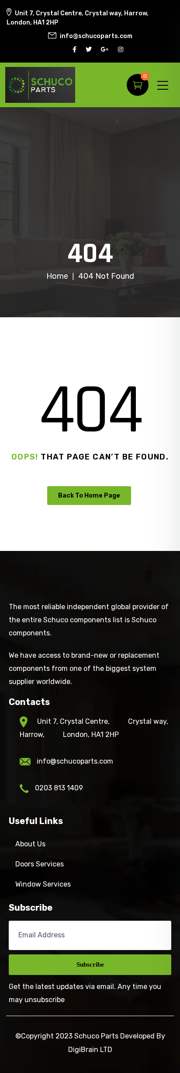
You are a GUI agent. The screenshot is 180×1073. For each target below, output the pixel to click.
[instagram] (121, 49)
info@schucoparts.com (75, 761)
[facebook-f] (76, 49)
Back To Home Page (89, 495)
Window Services (43, 884)
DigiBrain (83, 1049)
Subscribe (90, 964)
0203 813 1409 (59, 788)
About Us (30, 844)
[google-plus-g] (106, 49)
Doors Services (39, 864)
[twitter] (90, 49)
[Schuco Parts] (40, 85)
